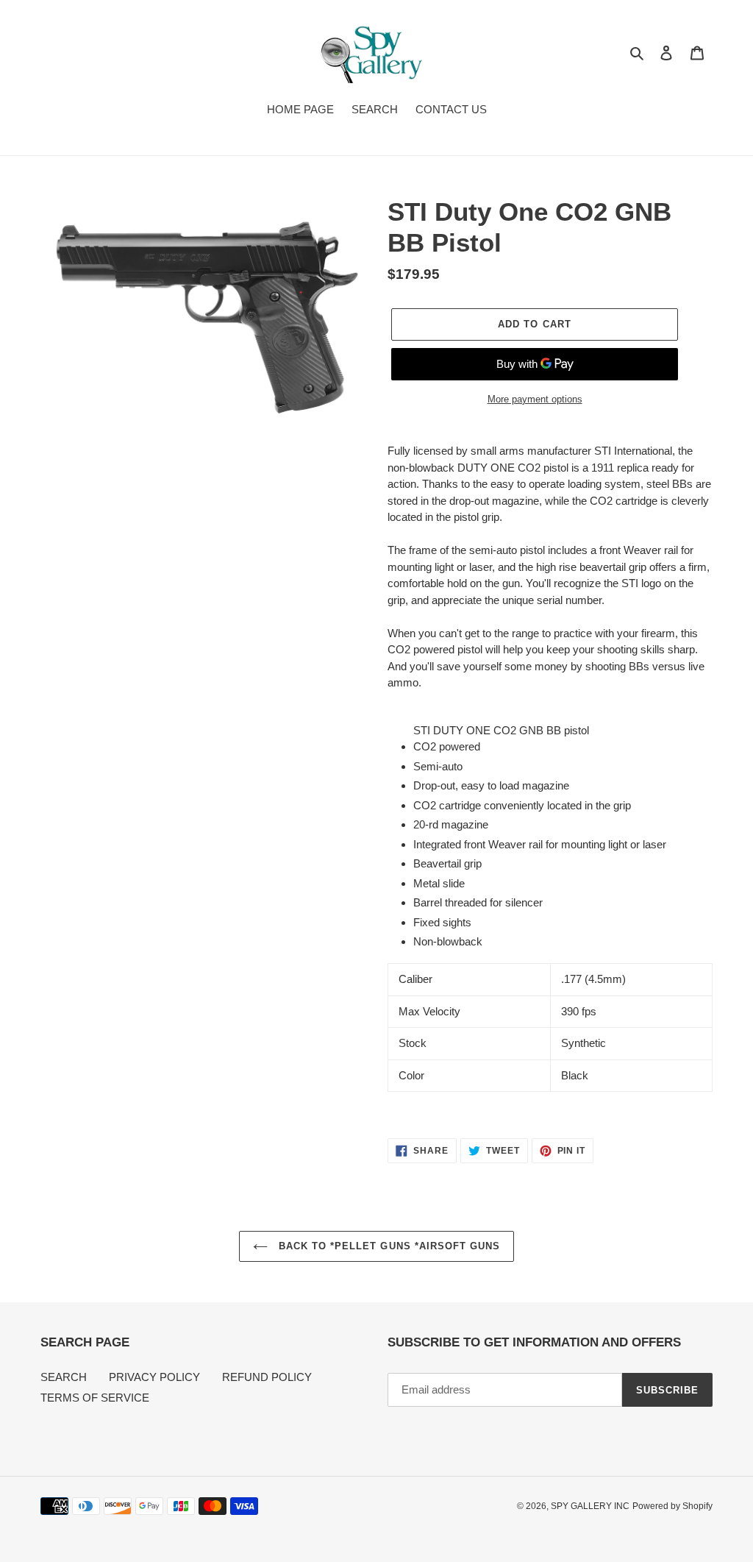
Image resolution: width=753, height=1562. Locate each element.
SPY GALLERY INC (590, 1506)
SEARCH (63, 1377)
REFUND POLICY (267, 1377)
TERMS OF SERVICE (94, 1397)
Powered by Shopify (672, 1506)
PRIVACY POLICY (154, 1377)
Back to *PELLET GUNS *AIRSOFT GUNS (387, 1246)
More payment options (535, 399)
